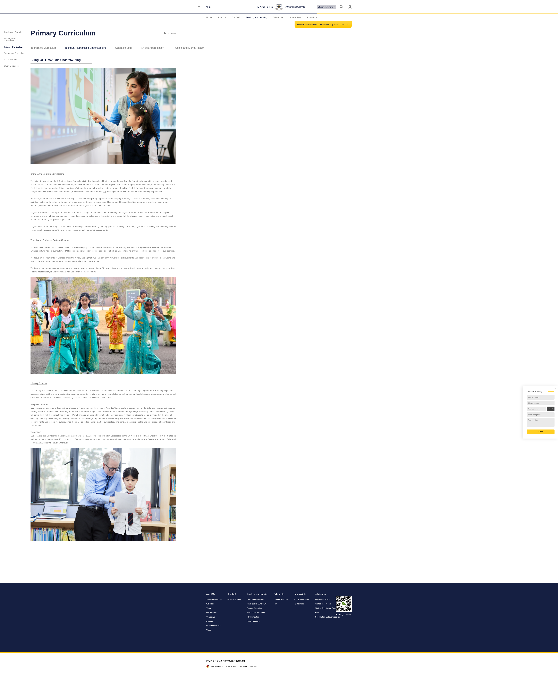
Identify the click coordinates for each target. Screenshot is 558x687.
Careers (209, 621)
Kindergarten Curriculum (10, 39)
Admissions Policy (322, 600)
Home (209, 17)
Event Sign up (325, 25)
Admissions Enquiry (341, 25)
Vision (208, 608)
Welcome (210, 604)
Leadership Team (234, 600)
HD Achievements (213, 626)
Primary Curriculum (13, 47)
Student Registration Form (307, 25)
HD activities (299, 604)
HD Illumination (11, 59)
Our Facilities (211, 613)
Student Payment (325, 7)
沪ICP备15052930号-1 (248, 666)
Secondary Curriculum (14, 53)
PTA (275, 604)
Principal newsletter (301, 600)
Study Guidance (11, 66)
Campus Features (281, 600)
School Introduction (214, 600)
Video (208, 630)
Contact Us (210, 617)
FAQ (317, 613)
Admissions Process (323, 604)
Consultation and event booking (327, 617)
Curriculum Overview (13, 32)
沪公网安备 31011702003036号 (223, 666)
